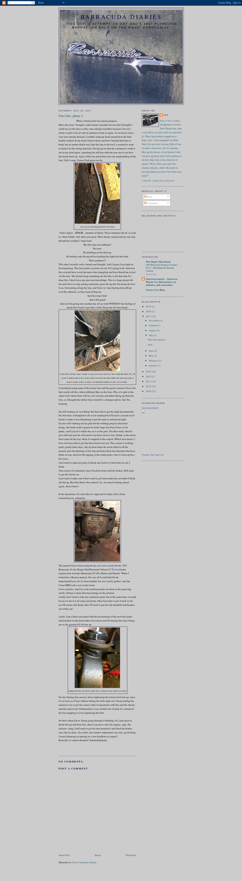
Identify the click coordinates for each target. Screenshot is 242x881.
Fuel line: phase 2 (157, 339)
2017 (149, 316)
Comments (152, 203)
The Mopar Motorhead (158, 261)
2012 (149, 386)
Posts (149, 196)
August (153, 330)
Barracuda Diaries (121, 17)
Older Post (131, 855)
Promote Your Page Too (153, 455)
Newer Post (64, 855)
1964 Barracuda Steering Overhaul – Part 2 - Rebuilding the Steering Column (162, 267)
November (154, 320)
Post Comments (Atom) (84, 862)
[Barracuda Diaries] (153, 451)
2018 (149, 311)
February (153, 360)
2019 (149, 306)
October (153, 325)
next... (151, 344)
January (153, 365)
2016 (149, 371)
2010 (149, 391)
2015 (149, 376)
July (151, 335)
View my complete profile (158, 181)
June (151, 350)
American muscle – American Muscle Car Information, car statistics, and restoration (161, 282)
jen (166, 115)
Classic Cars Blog (155, 290)
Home (98, 855)
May (151, 355)
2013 (149, 381)
